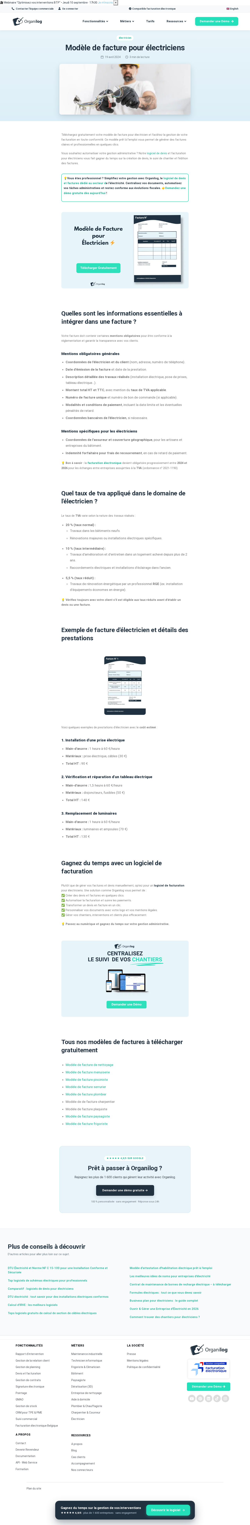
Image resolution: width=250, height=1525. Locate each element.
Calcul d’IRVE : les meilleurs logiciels (32, 1305)
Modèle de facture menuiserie (88, 1072)
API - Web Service (26, 1462)
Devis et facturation (28, 1373)
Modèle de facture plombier (86, 1094)
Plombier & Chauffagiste (86, 1406)
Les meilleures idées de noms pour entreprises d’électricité (170, 1276)
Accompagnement (83, 1463)
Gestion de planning (28, 1367)
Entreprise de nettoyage (86, 1393)
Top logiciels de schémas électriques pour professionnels (47, 1280)
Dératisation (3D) (82, 1386)
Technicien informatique (86, 1360)
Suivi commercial (26, 1419)
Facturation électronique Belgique (37, 1425)
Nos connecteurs (82, 1469)
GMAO (19, 1399)
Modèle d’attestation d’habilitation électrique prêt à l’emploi (171, 1268)
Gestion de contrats (28, 1380)
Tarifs (150, 21)
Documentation (25, 1456)
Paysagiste (78, 1380)
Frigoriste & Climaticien (85, 1367)
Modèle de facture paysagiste (88, 1116)
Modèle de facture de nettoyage (89, 1065)
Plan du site (34, 1488)
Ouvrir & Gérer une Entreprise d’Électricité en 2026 (164, 1309)
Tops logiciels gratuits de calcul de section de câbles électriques (52, 1313)
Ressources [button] (175, 21)
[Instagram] (225, 1398)
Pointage (21, 1393)
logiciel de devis (157, 153)
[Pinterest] (200, 1398)
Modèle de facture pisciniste (87, 1080)
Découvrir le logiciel (165, 1510)
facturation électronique (104, 463)
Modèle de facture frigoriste (87, 1124)
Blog (74, 1450)
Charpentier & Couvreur (85, 1412)
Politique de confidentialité (143, 1367)
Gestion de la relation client (33, 1360)
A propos (76, 1444)
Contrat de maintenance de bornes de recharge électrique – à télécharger (180, 1284)
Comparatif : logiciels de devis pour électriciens (41, 1288)
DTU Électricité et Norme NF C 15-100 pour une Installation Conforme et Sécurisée (58, 1270)
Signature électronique (30, 1386)
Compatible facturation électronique (154, 8)
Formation (22, 1469)
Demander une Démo (214, 21)
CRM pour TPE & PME (29, 1412)
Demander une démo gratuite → (125, 1190)
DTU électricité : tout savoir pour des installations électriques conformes (58, 1296)
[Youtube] (192, 1398)
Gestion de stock (26, 1406)
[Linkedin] (208, 1398)
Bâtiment (77, 1373)
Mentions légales (137, 1360)
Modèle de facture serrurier (86, 1087)
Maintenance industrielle (86, 1354)
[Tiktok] (217, 1398)
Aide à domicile (80, 1399)
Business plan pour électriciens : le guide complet (164, 1300)
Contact (21, 1443)
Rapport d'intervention (30, 1354)
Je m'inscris (105, 2)
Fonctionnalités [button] (94, 21)
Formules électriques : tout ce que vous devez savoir (166, 1292)
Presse (131, 1354)
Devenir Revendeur (27, 1449)
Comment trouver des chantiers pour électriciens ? (165, 1317)
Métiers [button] (125, 21)
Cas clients (78, 1457)
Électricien (78, 1419)
